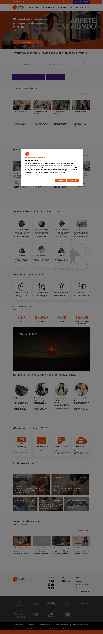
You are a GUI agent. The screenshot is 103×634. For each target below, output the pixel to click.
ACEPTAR (73, 180)
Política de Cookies (42, 175)
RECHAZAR (61, 180)
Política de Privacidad (57, 175)
